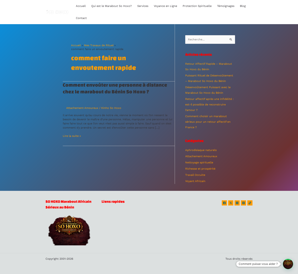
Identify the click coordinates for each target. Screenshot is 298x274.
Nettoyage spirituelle (199, 162)
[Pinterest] (243, 203)
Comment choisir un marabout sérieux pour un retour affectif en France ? (208, 122)
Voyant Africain (195, 181)
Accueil (81, 6)
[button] (288, 264)
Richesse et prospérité (200, 168)
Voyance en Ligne (165, 6)
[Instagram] (237, 203)
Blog (243, 6)
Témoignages (225, 6)
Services (142, 6)
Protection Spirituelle (197, 6)
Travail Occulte (195, 175)
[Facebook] (224, 203)
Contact (81, 18)
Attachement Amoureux (82, 108)
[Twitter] (230, 203)
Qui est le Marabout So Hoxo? (111, 6)
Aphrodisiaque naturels (201, 150)
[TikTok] (249, 203)
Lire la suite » (72, 136)
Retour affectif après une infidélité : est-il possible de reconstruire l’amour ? (209, 104)
